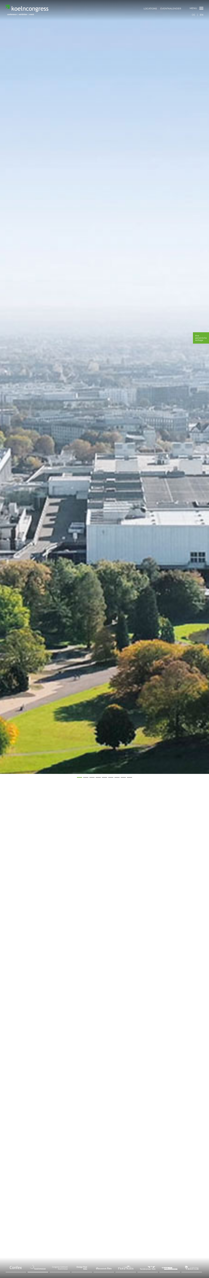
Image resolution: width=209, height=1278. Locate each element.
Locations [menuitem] (150, 8)
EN (201, 14)
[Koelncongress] (27, 14)
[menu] (162, 8)
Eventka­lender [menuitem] (170, 8)
